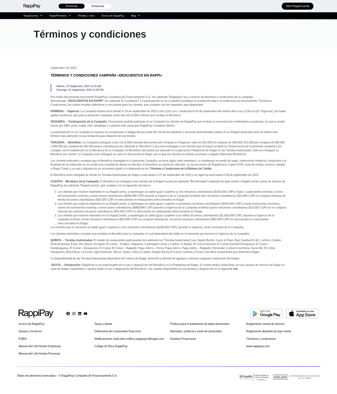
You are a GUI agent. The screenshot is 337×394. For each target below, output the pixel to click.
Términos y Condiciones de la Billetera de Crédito (181, 168)
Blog (133, 15)
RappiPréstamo (58, 15)
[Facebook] (68, 313)
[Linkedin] (79, 313)
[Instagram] (73, 313)
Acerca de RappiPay (112, 15)
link (235, 268)
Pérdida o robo (86, 15)
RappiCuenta (31, 15)
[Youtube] (85, 313)
